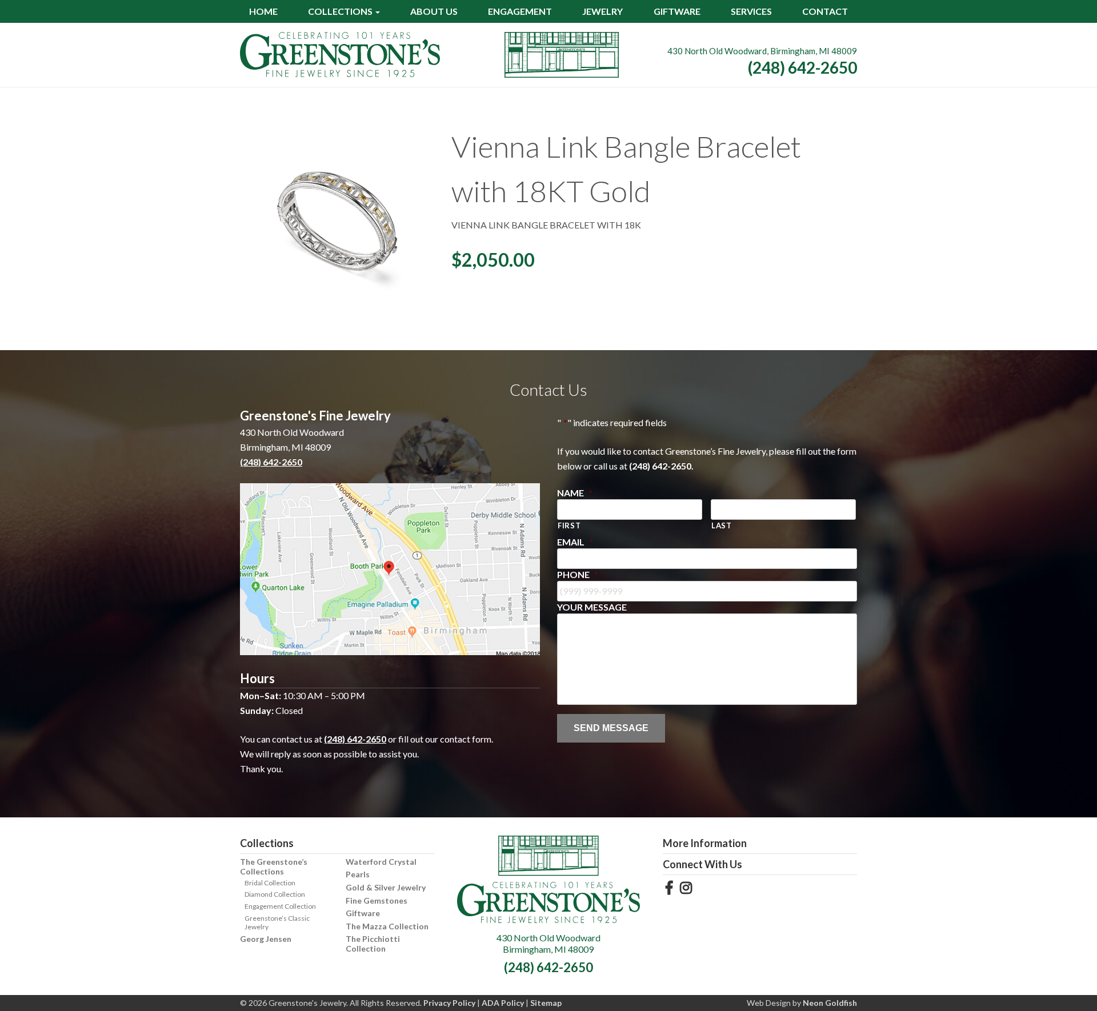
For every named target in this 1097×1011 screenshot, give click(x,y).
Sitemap (546, 1003)
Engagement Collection (280, 906)
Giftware (677, 11)
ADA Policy (503, 1003)
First (569, 525)
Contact (825, 11)
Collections (340, 11)
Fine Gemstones (376, 900)
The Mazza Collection (387, 926)
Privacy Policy (449, 1003)
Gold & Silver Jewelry (386, 887)
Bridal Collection (270, 882)
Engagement (520, 11)
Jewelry (602, 11)
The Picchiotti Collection (373, 943)
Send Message (611, 728)
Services (751, 11)
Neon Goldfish (830, 1003)
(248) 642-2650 (802, 67)
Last (721, 525)
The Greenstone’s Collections (273, 866)
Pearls (358, 874)
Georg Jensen (265, 939)
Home (263, 11)
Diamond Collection (275, 894)
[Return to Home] (340, 54)
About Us (434, 11)
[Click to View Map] (390, 569)
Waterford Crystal (381, 861)
